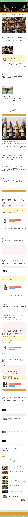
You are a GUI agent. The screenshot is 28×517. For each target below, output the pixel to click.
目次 (13, 104)
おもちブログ (14, 0)
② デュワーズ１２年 (13, 108)
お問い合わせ (23, 514)
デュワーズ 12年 (10, 285)
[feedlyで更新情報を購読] (14, 461)
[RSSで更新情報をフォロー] (15, 461)
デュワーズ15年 (10, 345)
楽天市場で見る (18, 347)
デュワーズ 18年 (10, 382)
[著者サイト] (12, 461)
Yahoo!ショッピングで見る (11, 221)
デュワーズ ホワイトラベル (12, 218)
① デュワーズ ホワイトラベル (14, 107)
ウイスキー (3, 456)
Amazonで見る (11, 347)
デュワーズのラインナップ (13, 106)
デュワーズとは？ (12, 105)
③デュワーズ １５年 (13, 109)
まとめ (11, 111)
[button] (25, 240)
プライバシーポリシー (14, 514)
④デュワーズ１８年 (13, 110)
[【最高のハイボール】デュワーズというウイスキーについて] (12, 459)
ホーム (5, 514)
